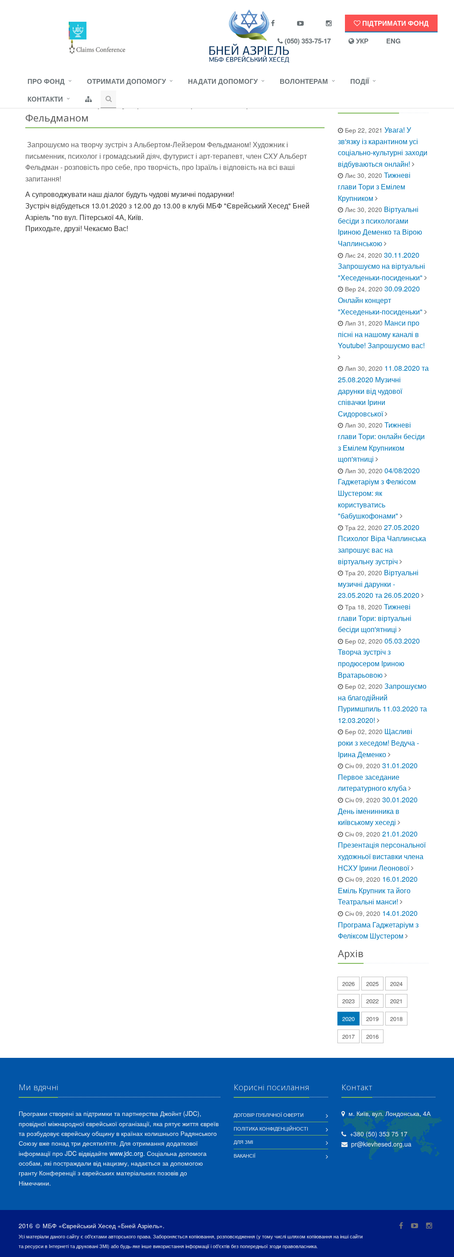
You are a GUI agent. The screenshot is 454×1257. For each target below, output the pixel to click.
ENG (393, 41)
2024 (396, 983)
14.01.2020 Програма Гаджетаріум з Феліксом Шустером (378, 924)
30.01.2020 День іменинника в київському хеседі (378, 810)
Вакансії (244, 1155)
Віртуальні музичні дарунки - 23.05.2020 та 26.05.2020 (378, 583)
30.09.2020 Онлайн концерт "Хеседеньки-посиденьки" (380, 299)
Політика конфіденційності (271, 1128)
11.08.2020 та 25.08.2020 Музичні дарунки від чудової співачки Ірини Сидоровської (383, 390)
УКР (361, 41)
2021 (396, 1001)
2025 (372, 983)
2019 (372, 1018)
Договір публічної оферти (269, 1114)
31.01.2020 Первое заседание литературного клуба (378, 776)
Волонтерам (304, 81)
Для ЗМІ (243, 1141)
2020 (348, 1018)
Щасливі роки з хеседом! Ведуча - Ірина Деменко (378, 742)
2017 (348, 1036)
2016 (372, 1036)
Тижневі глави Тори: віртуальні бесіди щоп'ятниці (374, 617)
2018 (396, 1018)
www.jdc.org (126, 1153)
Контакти (45, 99)
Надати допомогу (223, 81)
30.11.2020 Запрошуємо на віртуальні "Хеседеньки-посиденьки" (381, 266)
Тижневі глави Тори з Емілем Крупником (374, 186)
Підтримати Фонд (394, 23)
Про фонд (46, 81)
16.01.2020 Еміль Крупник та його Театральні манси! (378, 890)
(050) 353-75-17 (307, 41)
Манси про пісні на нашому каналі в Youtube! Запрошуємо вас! (381, 334)
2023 (348, 1001)
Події (359, 81)
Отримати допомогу (126, 81)
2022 (372, 1001)
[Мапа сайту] (88, 99)
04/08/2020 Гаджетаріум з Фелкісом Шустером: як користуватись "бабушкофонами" (379, 493)
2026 (348, 983)
